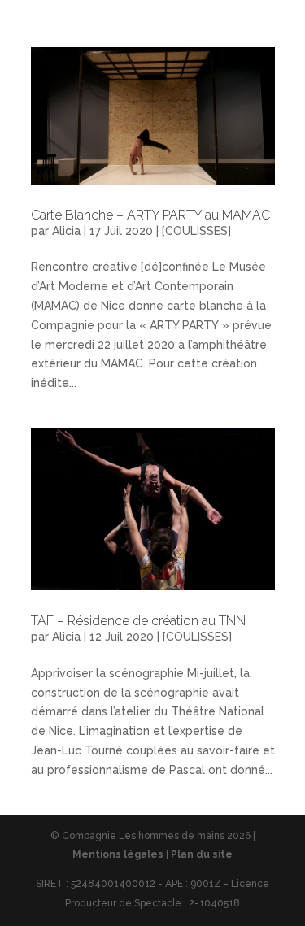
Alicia (66, 230)
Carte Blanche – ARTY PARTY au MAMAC (150, 215)
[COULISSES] (196, 230)
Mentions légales (117, 854)
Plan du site (202, 854)
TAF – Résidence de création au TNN (138, 620)
